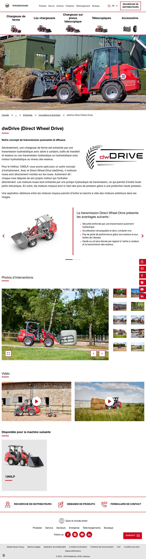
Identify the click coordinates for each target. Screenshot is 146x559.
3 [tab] (19, 361)
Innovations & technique (49, 115)
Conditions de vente (131, 547)
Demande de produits (81, 504)
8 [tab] (60, 361)
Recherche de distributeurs (130, 5)
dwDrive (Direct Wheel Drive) (80, 115)
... (16, 115)
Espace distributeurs (73, 551)
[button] (36, 401)
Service (51, 6)
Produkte (42, 6)
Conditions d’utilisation (78, 547)
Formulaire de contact (125, 504)
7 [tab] (52, 361)
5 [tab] (36, 361)
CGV (118, 547)
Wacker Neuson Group (15, 547)
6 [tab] (44, 361)
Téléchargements (83, 6)
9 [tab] (68, 361)
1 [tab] (69, 259)
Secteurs (60, 6)
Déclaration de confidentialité (55, 547)
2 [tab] (77, 259)
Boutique (96, 6)
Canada (5, 115)
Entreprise (70, 6)
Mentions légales (34, 547)
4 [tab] (28, 361)
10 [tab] (76, 361)
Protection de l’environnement (102, 547)
